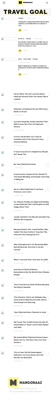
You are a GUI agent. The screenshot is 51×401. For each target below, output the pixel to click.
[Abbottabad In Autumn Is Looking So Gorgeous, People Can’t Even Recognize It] (8, 61)
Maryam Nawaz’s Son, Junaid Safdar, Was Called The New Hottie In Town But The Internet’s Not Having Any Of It (31, 232)
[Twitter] (22, 392)
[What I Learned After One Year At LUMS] (2, 260)
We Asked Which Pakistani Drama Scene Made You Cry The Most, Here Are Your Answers (31, 339)
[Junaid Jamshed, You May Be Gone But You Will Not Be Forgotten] (2, 217)
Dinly (20, 59)
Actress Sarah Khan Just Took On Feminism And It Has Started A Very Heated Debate (29, 139)
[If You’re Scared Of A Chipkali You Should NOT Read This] (2, 152)
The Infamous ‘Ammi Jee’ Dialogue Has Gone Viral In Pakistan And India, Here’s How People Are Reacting (30, 299)
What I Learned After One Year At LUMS (31, 260)
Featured (27, 59)
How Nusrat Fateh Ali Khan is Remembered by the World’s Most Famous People (31, 272)
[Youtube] (34, 392)
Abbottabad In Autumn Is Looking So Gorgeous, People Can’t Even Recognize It (33, 68)
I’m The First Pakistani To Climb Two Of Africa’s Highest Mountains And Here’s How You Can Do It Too (33, 44)
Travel (21, 18)
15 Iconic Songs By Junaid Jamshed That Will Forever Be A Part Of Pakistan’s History (31, 124)
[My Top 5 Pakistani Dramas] (2, 164)
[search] (47, 2)
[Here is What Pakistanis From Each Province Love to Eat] (2, 190)
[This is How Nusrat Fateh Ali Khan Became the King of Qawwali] (2, 285)
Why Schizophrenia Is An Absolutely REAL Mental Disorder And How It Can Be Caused (31, 247)
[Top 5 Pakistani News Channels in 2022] (2, 313)
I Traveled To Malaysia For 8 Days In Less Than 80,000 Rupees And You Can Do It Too (33, 23)
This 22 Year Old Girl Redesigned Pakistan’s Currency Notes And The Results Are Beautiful (28, 355)
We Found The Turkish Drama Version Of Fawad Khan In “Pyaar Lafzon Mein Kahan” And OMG (31, 324)
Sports (21, 39)
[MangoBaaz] (25, 382)
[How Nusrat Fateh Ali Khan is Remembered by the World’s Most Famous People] (2, 270)
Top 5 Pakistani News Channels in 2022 (30, 312)
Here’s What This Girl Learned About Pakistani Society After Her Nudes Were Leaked (31, 96)
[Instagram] (28, 392)
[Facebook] (17, 392)
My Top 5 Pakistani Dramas (25, 164)
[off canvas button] (4, 2)
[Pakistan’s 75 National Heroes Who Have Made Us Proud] (2, 109)
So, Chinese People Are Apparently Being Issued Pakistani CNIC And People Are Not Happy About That (31, 204)
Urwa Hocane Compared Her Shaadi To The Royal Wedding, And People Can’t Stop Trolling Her (31, 176)
